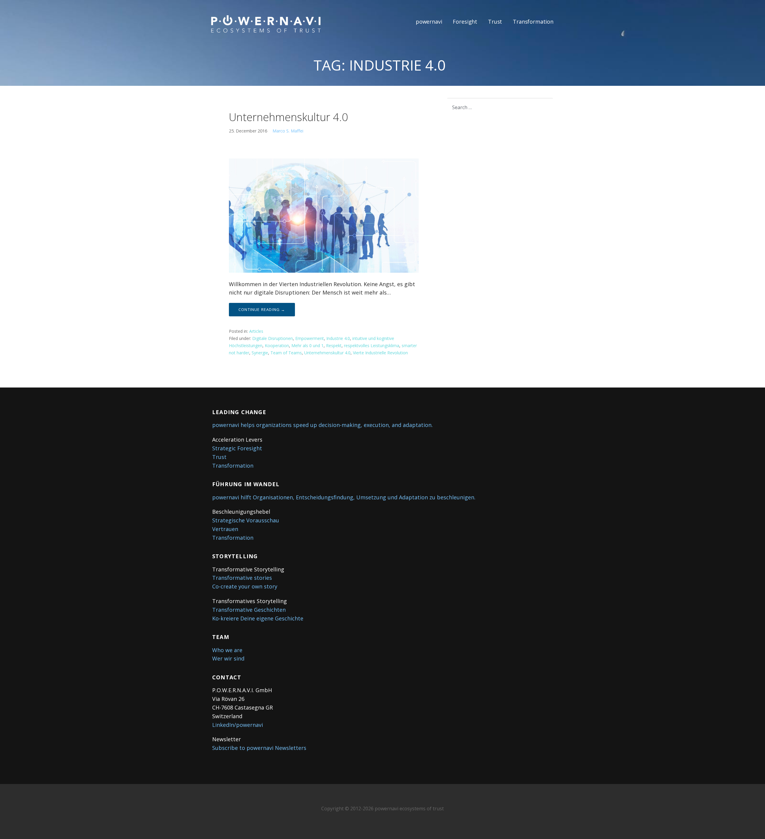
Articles (256, 331)
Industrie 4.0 (338, 338)
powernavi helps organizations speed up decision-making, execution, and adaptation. (322, 424)
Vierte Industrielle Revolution (380, 353)
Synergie (260, 353)
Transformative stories (242, 577)
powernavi (429, 21)
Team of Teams (286, 353)
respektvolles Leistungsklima (371, 345)
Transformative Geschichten (249, 609)
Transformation (533, 21)
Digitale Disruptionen (272, 338)
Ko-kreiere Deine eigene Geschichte (257, 618)
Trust (495, 21)
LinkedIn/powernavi (237, 724)
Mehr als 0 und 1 (307, 345)
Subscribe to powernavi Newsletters (259, 747)
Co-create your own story (244, 586)
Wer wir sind (228, 658)
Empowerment (309, 338)
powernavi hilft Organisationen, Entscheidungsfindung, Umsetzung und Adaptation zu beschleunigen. (343, 497)
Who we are (227, 650)
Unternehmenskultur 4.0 (288, 117)
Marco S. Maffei (288, 131)
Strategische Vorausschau (245, 520)
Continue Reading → (261, 309)
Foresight (465, 21)
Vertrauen (225, 529)
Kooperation (277, 345)
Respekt (334, 345)
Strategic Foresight (237, 448)
